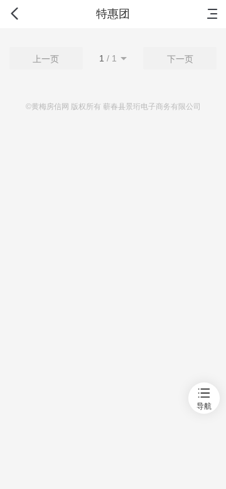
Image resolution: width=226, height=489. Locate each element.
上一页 (46, 59)
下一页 (180, 59)
